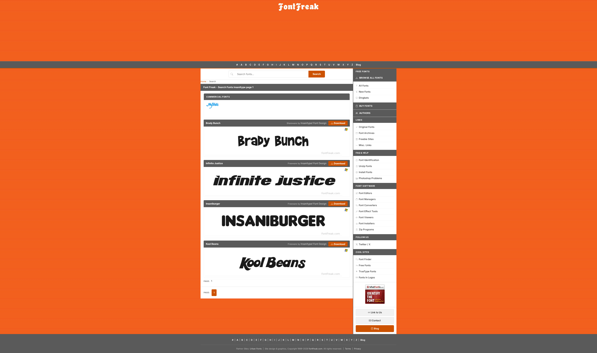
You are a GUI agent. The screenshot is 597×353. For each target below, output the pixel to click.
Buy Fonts (366, 106)
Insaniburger (213, 203)
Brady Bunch (213, 123)
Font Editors (365, 193)
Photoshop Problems (370, 178)
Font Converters (368, 205)
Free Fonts (365, 265)
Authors (364, 113)
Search (317, 74)
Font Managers (367, 199)
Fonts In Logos (367, 277)
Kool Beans (212, 243)
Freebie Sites (366, 139)
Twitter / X (364, 244)
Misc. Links (365, 145)
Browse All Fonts (371, 77)
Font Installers (367, 223)
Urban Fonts (256, 348)
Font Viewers (366, 217)
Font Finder (365, 259)
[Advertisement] (298, 38)
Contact (376, 320)
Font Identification (369, 160)
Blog (358, 64)
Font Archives (366, 133)
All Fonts (363, 85)
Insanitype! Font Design (313, 123)
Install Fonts (365, 172)
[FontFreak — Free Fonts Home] (298, 7)
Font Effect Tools (368, 211)
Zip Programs (366, 229)
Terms (348, 348)
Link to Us (376, 312)
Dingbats (364, 97)
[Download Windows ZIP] (346, 129)
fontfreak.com (315, 348)
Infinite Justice (214, 163)
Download (339, 123)
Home (203, 81)
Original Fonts (366, 126)
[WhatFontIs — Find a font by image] (375, 302)
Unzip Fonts (365, 166)
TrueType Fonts (367, 271)
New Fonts (364, 91)
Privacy (357, 348)
